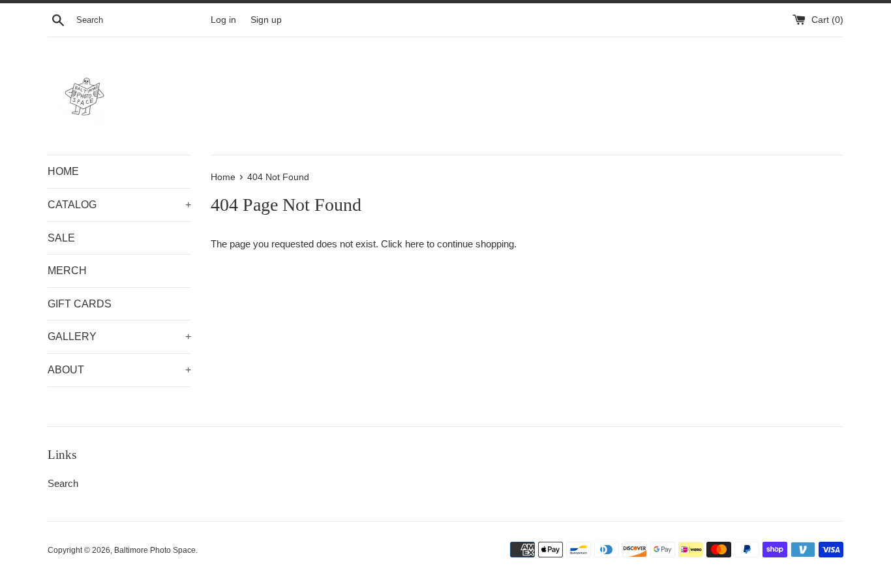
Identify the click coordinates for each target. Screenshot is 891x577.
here (414, 243)
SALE (61, 237)
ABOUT (119, 369)
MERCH (67, 270)
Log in (223, 20)
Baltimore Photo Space (155, 550)
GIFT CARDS (80, 303)
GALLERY (119, 336)
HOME (63, 171)
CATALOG (119, 204)
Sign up (266, 20)
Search (63, 483)
